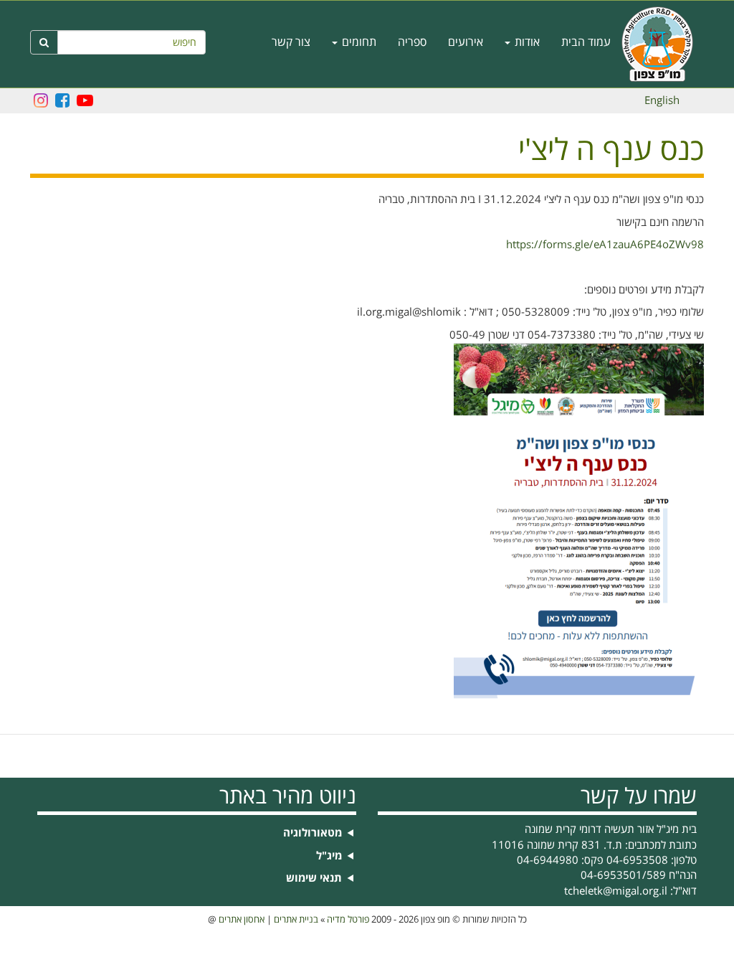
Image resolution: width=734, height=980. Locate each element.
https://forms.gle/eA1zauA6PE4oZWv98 (605, 244)
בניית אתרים (296, 919)
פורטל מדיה (348, 919)
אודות (526, 42)
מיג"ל (329, 856)
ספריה (412, 42)
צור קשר (291, 42)
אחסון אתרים (241, 919)
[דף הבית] (662, 44)
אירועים (465, 42)
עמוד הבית (586, 42)
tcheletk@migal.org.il (615, 891)
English (662, 100)
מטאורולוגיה (312, 833)
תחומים (357, 42)
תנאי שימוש (314, 878)
